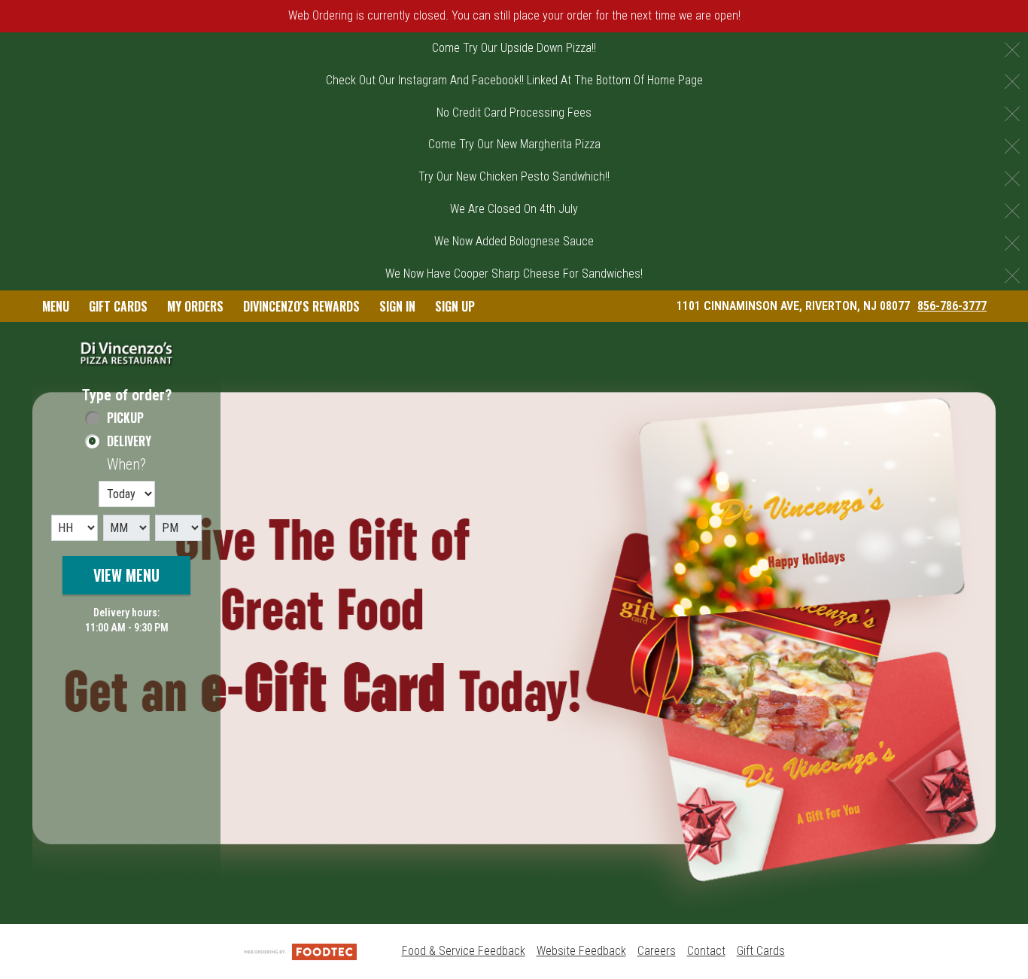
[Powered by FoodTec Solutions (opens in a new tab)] (300, 951)
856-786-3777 (952, 306)
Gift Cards (118, 306)
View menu (126, 575)
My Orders (195, 306)
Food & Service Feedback (463, 951)
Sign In (397, 306)
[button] (126, 353)
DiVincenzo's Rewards (301, 306)
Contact (706, 951)
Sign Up (455, 306)
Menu (55, 306)
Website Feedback (581, 951)
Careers (656, 951)
